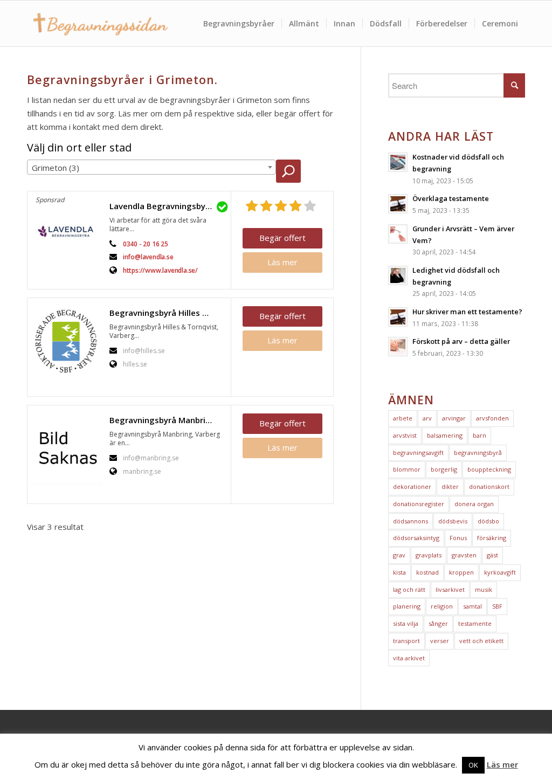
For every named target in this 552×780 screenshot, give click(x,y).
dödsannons (410, 521)
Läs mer (282, 262)
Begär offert (282, 237)
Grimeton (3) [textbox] (55, 167)
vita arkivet (409, 658)
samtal (472, 606)
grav (399, 555)
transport (406, 641)
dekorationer (412, 486)
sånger (438, 623)
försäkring (491, 538)
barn (479, 435)
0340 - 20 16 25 (145, 244)
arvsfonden (492, 418)
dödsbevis (452, 521)
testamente (475, 623)
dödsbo (488, 521)
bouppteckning (489, 469)
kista (399, 572)
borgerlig (444, 469)
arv (427, 418)
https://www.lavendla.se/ (160, 270)
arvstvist (405, 435)
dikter (450, 486)
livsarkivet (450, 589)
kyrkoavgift (500, 572)
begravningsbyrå (478, 452)
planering (406, 606)
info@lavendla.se (148, 256)
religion (442, 606)
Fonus (458, 538)
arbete (402, 418)
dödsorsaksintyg (416, 538)
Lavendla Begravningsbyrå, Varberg (167, 206)
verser (439, 641)
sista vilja (405, 623)
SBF (497, 606)
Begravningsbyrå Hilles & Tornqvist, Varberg (167, 312)
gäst (492, 555)
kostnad (427, 572)
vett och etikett (481, 641)
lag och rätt (409, 589)
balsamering (445, 435)
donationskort (489, 486)
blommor (406, 469)
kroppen (461, 572)
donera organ (474, 504)
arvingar (454, 418)
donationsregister (418, 504)
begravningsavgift (418, 452)
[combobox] (151, 167)
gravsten (464, 555)
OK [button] (473, 765)
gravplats (428, 555)
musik (483, 589)
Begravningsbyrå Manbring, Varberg (167, 420)
